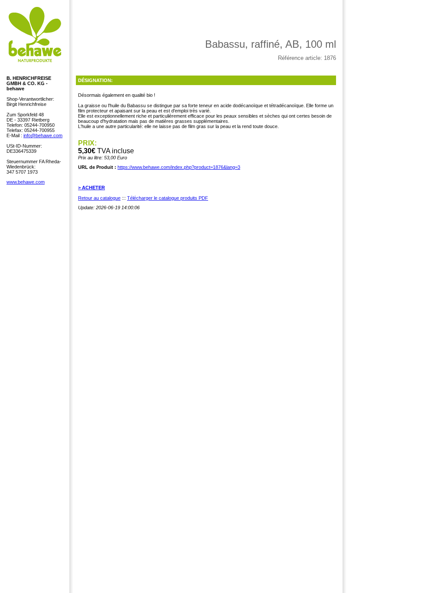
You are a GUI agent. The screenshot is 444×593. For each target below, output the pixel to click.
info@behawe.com (42, 135)
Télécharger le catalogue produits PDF (167, 198)
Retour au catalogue (99, 198)
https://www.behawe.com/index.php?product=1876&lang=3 (179, 167)
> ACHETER (91, 187)
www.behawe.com (26, 181)
